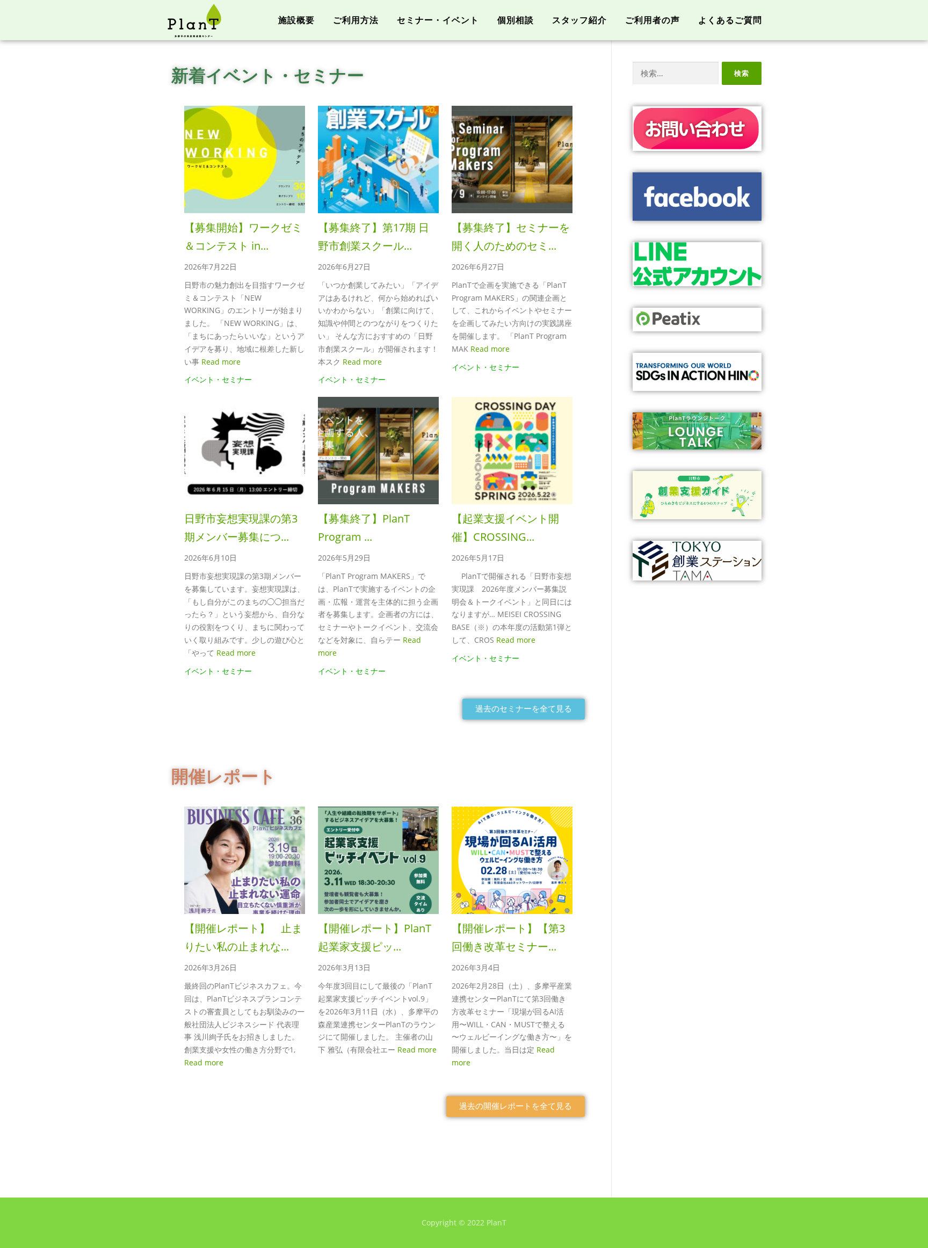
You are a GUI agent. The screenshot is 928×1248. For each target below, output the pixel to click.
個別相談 (515, 20)
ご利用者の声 (652, 20)
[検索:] (676, 73)
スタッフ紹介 (579, 20)
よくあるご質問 (730, 20)
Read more (221, 362)
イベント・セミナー (218, 379)
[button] (523, 709)
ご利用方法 (356, 20)
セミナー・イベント (438, 20)
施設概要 (296, 20)
